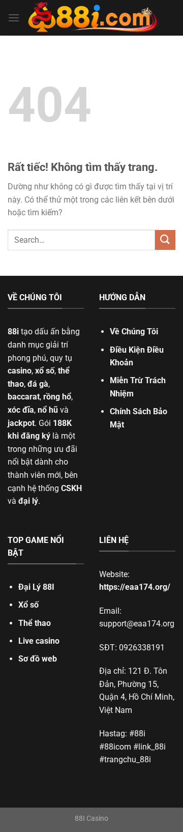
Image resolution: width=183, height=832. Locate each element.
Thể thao (34, 623)
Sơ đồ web (37, 659)
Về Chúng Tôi (134, 331)
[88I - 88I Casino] (93, 18)
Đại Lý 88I (36, 587)
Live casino (38, 641)
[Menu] (14, 17)
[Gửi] (165, 240)
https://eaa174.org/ (134, 587)
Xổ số (28, 605)
